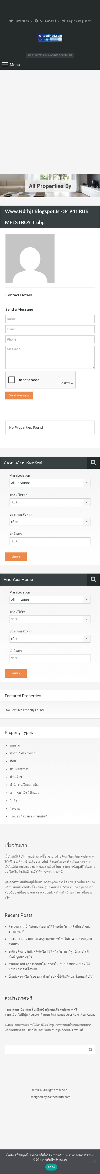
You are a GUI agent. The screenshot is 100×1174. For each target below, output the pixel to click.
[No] (94, 1161)
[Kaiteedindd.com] (50, 38)
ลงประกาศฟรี (48, 21)
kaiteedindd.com (26, 866)
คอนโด (15, 745)
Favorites (22, 21)
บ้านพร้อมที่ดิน (19, 769)
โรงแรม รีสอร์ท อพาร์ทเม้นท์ (28, 816)
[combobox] (50, 483)
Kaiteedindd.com (58, 1097)
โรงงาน (15, 808)
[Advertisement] (50, 122)
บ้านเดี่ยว (16, 777)
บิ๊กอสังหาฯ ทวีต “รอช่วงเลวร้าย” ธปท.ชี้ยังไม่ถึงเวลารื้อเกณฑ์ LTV (50, 976)
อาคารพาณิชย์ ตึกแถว (24, 792)
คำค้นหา (16, 534)
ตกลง (51, 1167)
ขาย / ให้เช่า (18, 495)
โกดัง (13, 800)
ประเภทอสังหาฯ (21, 514)
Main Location (20, 475)
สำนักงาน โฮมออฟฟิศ (24, 785)
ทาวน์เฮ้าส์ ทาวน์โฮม (23, 753)
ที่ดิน (13, 761)
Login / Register (79, 21)
